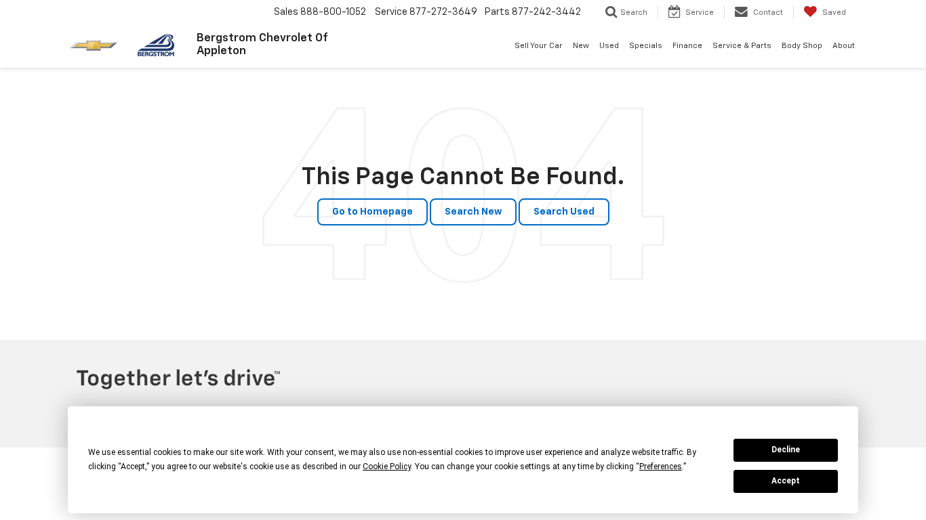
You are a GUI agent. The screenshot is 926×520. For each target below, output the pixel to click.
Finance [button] (687, 46)
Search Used (564, 212)
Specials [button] (645, 46)
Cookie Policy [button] (387, 466)
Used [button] (609, 46)
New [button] (581, 46)
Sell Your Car (539, 46)
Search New (473, 212)
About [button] (843, 46)
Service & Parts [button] (741, 46)
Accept (785, 480)
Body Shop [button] (802, 46)
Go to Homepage (372, 212)
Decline (785, 449)
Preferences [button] (660, 466)
